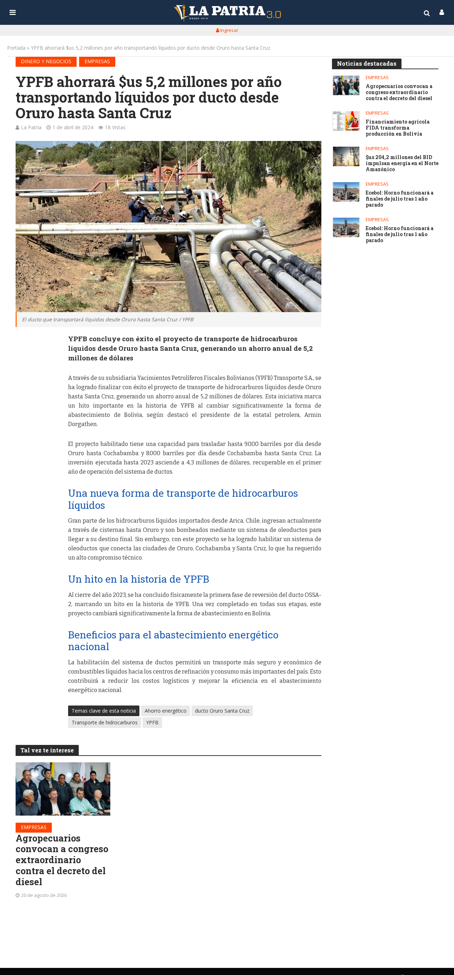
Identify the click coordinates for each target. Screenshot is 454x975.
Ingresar (228, 30)
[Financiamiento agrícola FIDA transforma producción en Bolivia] (346, 121)
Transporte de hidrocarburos (105, 722)
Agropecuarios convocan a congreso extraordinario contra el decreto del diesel (62, 860)
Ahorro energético (166, 710)
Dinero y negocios (46, 61)
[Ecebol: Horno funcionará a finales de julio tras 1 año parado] (346, 192)
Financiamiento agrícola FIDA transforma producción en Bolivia (398, 128)
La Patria (31, 127)
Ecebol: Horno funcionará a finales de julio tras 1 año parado (399, 199)
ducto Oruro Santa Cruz (222, 710)
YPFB (152, 722)
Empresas (97, 61)
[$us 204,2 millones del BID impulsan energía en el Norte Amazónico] (346, 156)
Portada (16, 47)
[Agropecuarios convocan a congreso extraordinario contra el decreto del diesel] (63, 789)
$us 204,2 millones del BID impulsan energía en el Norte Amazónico (402, 163)
